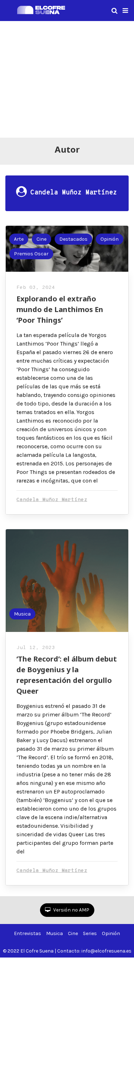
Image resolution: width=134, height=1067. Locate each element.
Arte (19, 239)
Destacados (73, 239)
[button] (125, 10)
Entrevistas (27, 933)
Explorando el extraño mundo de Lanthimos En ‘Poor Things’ (59, 309)
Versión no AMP (70, 910)
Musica (22, 614)
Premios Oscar (31, 254)
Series (90, 933)
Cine (41, 239)
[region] (67, 78)
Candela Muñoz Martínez (51, 500)
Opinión (109, 239)
